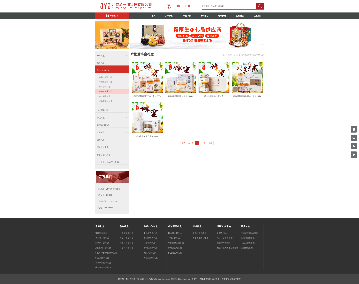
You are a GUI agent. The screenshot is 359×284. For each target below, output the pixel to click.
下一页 (203, 143)
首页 (154, 16)
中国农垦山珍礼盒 (176, 243)
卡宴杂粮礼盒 (105, 87)
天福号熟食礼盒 (126, 238)
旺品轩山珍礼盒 (175, 233)
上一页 (191, 143)
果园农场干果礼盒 (103, 248)
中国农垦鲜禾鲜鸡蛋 (250, 233)
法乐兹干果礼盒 (102, 238)
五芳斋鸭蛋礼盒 (248, 243)
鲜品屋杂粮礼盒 (105, 101)
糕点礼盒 (197, 226)
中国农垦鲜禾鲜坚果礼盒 (106, 253)
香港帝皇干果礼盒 (103, 267)
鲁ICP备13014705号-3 (209, 279)
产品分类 (114, 16)
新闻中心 (205, 16)
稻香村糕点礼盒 (199, 233)
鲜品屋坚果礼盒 (102, 258)
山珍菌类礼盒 (175, 226)
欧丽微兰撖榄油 (224, 243)
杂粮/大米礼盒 (242, 55)
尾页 (210, 143)
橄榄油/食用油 (224, 226)
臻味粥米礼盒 (105, 96)
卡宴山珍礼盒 (174, 238)
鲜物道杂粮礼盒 (105, 82)
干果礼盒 (99, 226)
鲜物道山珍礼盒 (175, 248)
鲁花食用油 (222, 233)
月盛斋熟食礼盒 (126, 233)
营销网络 (222, 16)
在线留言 (240, 16)
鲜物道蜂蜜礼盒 (105, 91)
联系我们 (258, 16)
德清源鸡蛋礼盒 (248, 238)
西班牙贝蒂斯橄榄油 (225, 238)
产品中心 (187, 16)
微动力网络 (236, 279)
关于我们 (169, 16)
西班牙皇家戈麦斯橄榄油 (227, 248)
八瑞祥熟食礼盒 (126, 248)
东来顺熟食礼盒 (126, 243)
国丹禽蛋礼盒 (247, 248)
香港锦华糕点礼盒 (200, 238)
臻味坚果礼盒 (101, 233)
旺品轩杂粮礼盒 (105, 77)
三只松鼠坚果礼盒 (103, 263)
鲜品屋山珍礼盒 (175, 253)
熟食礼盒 (124, 226)
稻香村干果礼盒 (102, 243)
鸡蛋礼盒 (245, 226)
